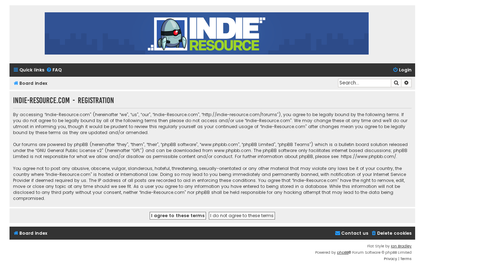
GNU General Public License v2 (69, 150)
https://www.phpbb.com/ (368, 156)
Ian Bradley (401, 246)
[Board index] (206, 34)
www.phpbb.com (232, 150)
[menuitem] (54, 70)
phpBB (343, 252)
